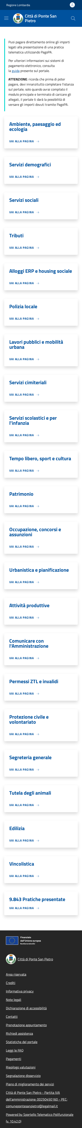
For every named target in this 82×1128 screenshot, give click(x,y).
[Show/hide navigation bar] (6, 18)
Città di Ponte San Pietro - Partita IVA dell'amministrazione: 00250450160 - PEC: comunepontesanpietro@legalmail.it (36, 1099)
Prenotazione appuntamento (26, 1025)
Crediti (10, 982)
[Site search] (73, 18)
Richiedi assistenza (19, 1033)
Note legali (13, 999)
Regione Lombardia (18, 5)
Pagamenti (13, 1058)
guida (16, 70)
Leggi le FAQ (15, 1050)
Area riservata (16, 974)
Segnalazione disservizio (23, 1075)
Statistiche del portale (21, 1041)
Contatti (12, 1016)
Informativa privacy (20, 991)
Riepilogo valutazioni (21, 1067)
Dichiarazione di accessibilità (26, 1008)
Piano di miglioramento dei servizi (30, 1084)
